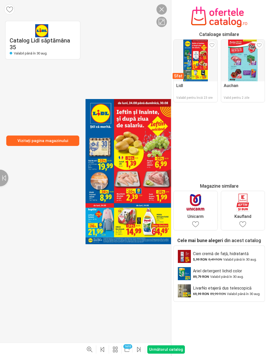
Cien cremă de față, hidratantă (221, 253)
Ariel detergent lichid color (217, 270)
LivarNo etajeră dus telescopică (222, 288)
